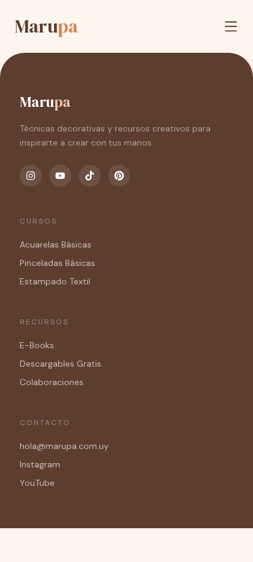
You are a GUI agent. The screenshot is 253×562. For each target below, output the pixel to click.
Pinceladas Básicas (57, 262)
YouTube (37, 482)
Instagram (40, 464)
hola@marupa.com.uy (64, 445)
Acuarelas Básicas (55, 244)
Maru (46, 26)
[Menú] (231, 26)
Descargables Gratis (60, 363)
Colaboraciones (52, 382)
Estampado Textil (55, 281)
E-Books (37, 345)
